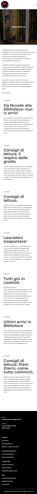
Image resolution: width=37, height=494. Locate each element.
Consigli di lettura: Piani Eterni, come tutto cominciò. (18, 366)
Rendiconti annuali (7, 481)
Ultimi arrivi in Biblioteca (17, 323)
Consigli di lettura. (14, 198)
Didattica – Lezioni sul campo (10, 446)
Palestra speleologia (7, 457)
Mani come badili (6, 467)
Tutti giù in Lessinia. (14, 280)
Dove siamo (5, 440)
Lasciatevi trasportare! (15, 239)
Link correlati (5, 484)
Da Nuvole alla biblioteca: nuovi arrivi (18, 109)
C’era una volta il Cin (7, 464)
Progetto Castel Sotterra (9, 478)
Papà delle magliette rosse (9, 470)
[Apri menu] (35, 5)
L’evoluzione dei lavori (8, 454)
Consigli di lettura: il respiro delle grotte (16, 155)
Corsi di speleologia (7, 443)
